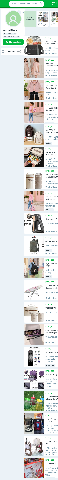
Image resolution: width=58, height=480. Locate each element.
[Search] (41, 4)
